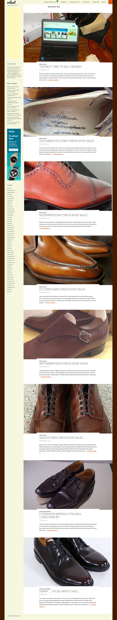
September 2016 (11, 262)
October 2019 (10, 198)
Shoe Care (96, 2)
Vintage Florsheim (44, 511)
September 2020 (11, 192)
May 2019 (9, 204)
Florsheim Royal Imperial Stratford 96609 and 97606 (14, 118)
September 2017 (11, 237)
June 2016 (9, 268)
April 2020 (9, 194)
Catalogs (86, 2)
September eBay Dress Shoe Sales (63, 363)
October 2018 (10, 213)
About (104, 2)
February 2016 (10, 277)
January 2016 (10, 279)
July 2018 (9, 217)
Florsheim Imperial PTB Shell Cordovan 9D (60, 515)
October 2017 (10, 235)
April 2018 (9, 223)
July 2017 (9, 242)
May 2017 (9, 246)
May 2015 (9, 291)
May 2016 (9, 270)
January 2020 (10, 196)
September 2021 (11, 190)
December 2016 (11, 256)
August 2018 (10, 215)
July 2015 (9, 289)
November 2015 (11, 283)
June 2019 (9, 202)
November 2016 (11, 258)
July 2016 (9, 266)
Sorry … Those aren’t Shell (59, 591)
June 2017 (9, 244)
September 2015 (11, 287)
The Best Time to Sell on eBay (60, 66)
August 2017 (10, 240)
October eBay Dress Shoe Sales (62, 289)
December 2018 (11, 211)
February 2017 (10, 252)
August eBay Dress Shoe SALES (61, 437)
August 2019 (10, 200)
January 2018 (10, 229)
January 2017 (10, 254)
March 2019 (10, 206)
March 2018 (10, 225)
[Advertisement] (14, 33)
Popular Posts (74, 2)
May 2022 (9, 188)
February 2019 (10, 209)
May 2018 (9, 221)
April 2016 (9, 273)
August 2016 (10, 264)
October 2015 (10, 285)
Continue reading (53, 80)
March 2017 (10, 250)
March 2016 (10, 275)
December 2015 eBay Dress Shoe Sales (66, 140)
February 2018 (10, 227)
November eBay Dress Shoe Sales (63, 215)
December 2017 (11, 231)
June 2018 (9, 219)
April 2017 (9, 248)
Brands (63, 2)
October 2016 (10, 260)
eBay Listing (42, 64)
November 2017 (11, 233)
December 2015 (11, 281)
